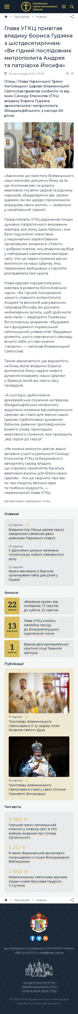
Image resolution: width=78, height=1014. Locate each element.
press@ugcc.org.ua (51, 952)
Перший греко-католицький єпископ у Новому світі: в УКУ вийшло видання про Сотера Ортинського (33, 831)
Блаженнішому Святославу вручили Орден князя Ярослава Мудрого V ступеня (38, 881)
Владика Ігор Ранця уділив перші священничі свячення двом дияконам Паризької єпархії (36, 534)
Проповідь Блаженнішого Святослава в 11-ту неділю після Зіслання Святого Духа (34, 726)
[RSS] (45, 938)
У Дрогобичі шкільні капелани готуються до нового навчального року (36, 554)
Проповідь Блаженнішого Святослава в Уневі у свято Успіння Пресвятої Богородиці (37, 789)
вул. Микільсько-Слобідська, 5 (24, 948)
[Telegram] (39, 938)
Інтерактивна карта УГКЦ (39, 990)
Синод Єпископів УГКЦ (39, 982)
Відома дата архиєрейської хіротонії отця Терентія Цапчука (46, 648)
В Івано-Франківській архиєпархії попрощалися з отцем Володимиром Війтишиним (39, 857)
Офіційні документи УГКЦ (39, 986)
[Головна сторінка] (6, 16)
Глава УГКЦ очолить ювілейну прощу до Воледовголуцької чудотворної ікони (41, 627)
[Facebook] (32, 938)
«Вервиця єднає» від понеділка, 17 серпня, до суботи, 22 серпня (41, 606)
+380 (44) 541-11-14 (26, 952)
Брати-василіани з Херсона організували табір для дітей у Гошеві (33, 575)
